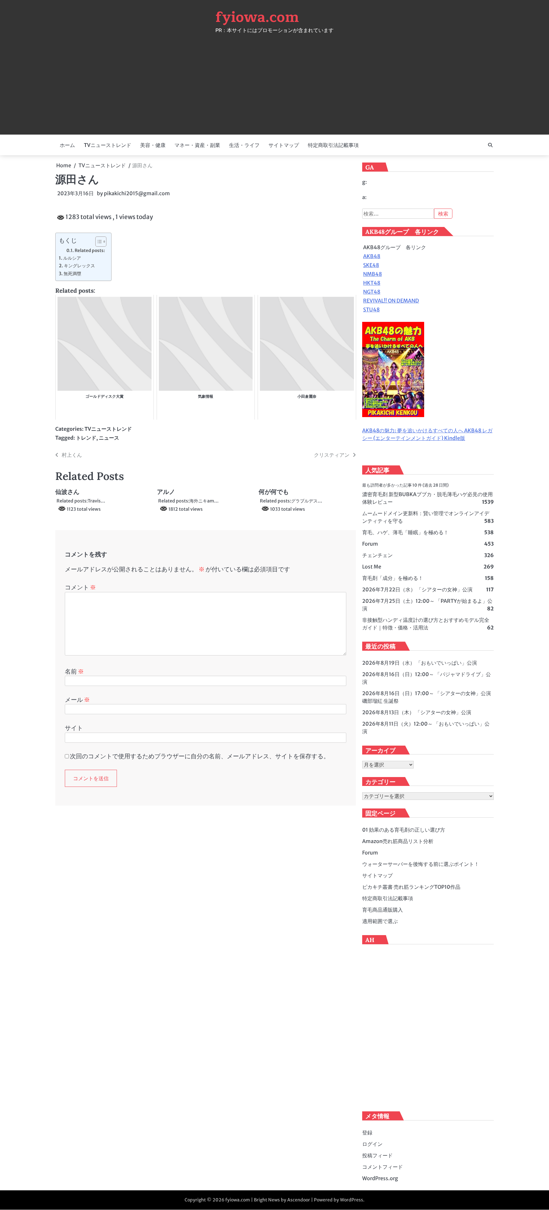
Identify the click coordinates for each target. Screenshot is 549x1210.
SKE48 (371, 265)
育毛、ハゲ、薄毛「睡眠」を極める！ (405, 532)
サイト (74, 728)
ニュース (109, 438)
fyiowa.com (257, 17)
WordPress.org (380, 1178)
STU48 (371, 309)
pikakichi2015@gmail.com (137, 193)
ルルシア (72, 258)
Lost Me (371, 566)
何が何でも (274, 491)
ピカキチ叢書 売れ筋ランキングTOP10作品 (411, 887)
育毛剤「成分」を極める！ (392, 578)
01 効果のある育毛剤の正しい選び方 (403, 830)
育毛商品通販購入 (382, 910)
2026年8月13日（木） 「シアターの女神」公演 (416, 712)
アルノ (166, 491)
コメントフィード (382, 1167)
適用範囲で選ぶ (380, 921)
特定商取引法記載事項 (333, 145)
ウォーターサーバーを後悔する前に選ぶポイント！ (420, 864)
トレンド (86, 438)
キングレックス (79, 266)
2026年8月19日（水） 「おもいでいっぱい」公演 (419, 663)
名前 (74, 671)
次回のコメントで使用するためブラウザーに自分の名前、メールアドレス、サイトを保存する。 (199, 756)
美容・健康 (153, 145)
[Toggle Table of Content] (98, 241)
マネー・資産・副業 (197, 145)
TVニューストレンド (107, 145)
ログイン (372, 1144)
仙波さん (67, 491)
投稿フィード (377, 1155)
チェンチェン (377, 555)
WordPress (351, 1200)
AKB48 (371, 256)
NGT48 (371, 292)
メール (77, 699)
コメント (80, 587)
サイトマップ (283, 145)
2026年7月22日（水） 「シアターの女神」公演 (417, 589)
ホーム (67, 145)
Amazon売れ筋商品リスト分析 (397, 841)
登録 (367, 1132)
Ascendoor (298, 1200)
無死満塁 (72, 273)
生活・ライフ (244, 145)
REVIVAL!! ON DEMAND (391, 300)
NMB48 (372, 274)
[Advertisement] (274, 80)
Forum (370, 544)
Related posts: (90, 250)
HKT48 (371, 283)
